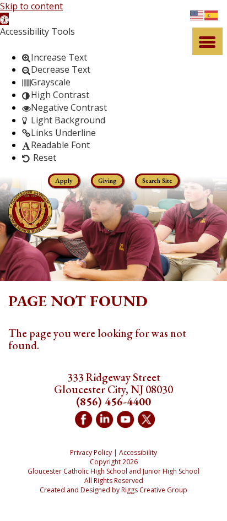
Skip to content (31, 6)
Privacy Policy (91, 452)
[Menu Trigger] (207, 41)
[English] (197, 14)
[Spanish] (211, 14)
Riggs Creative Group (154, 490)
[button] (4, 19)
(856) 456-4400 (113, 401)
